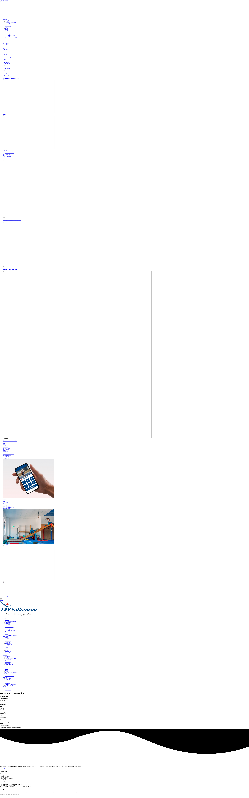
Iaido (9, 36)
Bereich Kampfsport (9, 31)
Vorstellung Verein (9, 643)
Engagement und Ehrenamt (10, 646)
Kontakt (6, 650)
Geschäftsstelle (8, 641)
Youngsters (7, 645)
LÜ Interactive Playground (10, 22)
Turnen (6, 29)
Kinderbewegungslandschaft (11, 37)
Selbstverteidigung (11, 35)
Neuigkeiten (5, 150)
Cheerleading (8, 23)
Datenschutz (246, 796)
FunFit (6, 30)
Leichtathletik (8, 27)
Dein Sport (5, 19)
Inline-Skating (8, 26)
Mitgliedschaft (8, 651)
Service (4, 499)
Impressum (241, 796)
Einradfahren (8, 24)
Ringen (9, 34)
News (6, 151)
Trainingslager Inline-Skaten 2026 (12, 220)
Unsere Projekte (8, 644)
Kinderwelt (7, 20)
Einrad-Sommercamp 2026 (10, 441)
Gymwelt (7, 21)
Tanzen (6, 28)
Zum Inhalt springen (4, 0)
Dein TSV (5, 443)
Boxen (9, 33)
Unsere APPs (8, 652)
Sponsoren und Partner (10, 648)
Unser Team (7, 642)
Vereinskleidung (6, 596)
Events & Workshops (9, 153)
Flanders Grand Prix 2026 (10, 269)
